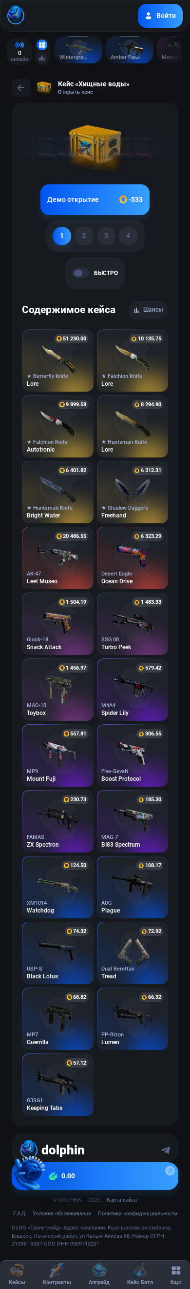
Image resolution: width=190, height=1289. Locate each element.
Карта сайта (122, 1200)
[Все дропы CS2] (42, 45)
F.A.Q (19, 1213)
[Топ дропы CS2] (42, 58)
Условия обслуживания (62, 1213)
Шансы (153, 309)
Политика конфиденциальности (137, 1213)
